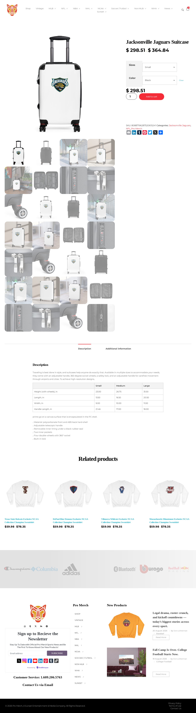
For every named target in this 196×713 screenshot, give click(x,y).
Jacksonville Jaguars (180, 125)
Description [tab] (84, 348)
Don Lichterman (180, 631)
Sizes (132, 65)
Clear (181, 80)
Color (132, 78)
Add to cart (151, 96)
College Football (164, 661)
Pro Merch (136, 128)
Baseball (160, 633)
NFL (128, 128)
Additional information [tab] (118, 348)
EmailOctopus (43, 667)
